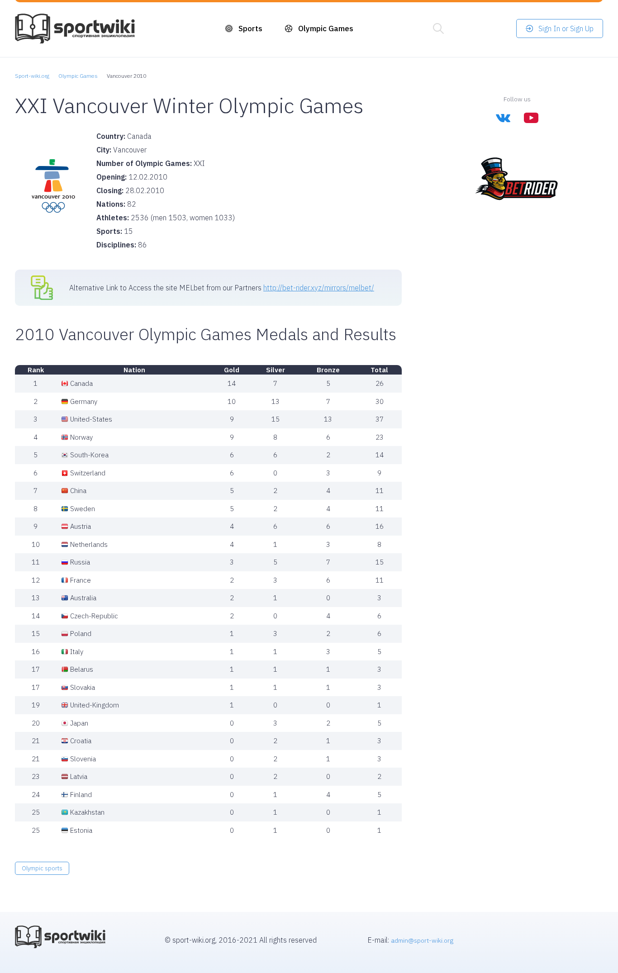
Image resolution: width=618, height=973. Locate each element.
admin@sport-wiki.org (422, 940)
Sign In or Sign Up (566, 28)
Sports (250, 28)
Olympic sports (42, 868)
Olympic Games (325, 28)
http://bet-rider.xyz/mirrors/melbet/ (318, 287)
